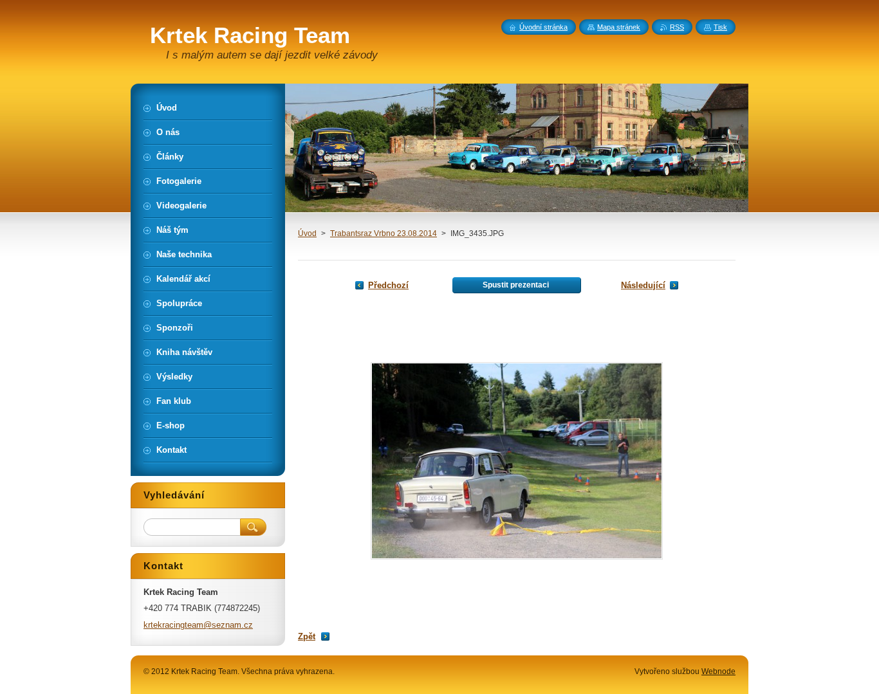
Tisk (720, 27)
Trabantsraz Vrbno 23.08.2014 (383, 233)
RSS (677, 27)
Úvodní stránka (543, 27)
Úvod (307, 233)
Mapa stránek (618, 27)
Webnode (718, 671)
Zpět (306, 636)
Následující (643, 285)
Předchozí (388, 285)
